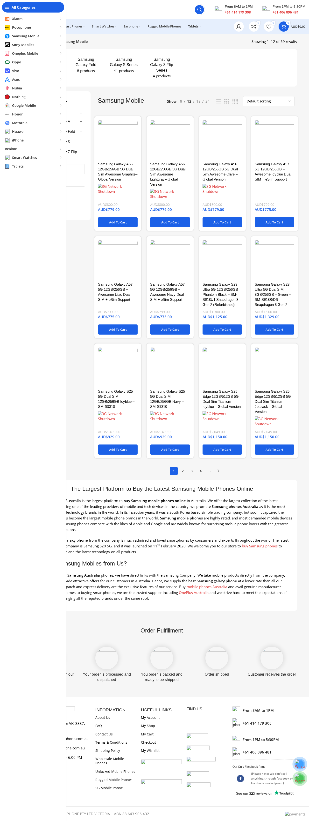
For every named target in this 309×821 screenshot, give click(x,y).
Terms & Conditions (111, 742)
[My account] (238, 26)
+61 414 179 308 (238, 12)
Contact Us (104, 734)
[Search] (199, 9)
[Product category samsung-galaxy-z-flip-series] (161, 67)
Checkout (148, 742)
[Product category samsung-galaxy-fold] (85, 65)
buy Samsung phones (260, 546)
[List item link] (264, 723)
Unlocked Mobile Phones (115, 771)
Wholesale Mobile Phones (109, 760)
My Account (150, 717)
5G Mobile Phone (109, 788)
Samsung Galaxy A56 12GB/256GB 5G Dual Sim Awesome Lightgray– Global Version (167, 174)
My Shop (148, 725)
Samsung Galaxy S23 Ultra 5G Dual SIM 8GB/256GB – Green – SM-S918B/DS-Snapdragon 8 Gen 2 (273, 294)
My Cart (147, 734)
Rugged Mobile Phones (114, 779)
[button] (118, 222)
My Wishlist (150, 750)
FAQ (98, 725)
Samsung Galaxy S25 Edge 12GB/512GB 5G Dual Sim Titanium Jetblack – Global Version (273, 401)
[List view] (218, 101)
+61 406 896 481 (286, 12)
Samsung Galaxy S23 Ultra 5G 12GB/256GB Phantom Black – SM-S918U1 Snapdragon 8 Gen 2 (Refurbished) (220, 294)
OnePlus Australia (194, 592)
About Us (102, 717)
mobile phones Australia (207, 586)
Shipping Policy (107, 750)
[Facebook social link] (240, 778)
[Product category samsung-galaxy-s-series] (123, 65)
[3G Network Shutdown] (118, 189)
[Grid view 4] (235, 101)
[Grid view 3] (226, 101)
